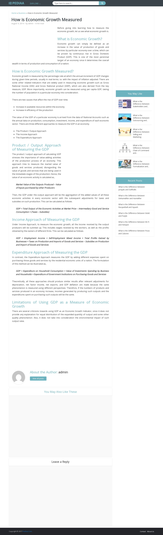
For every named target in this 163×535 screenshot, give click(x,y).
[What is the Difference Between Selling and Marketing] (125, 131)
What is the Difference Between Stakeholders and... (141, 104)
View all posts (38, 378)
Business (22, 13)
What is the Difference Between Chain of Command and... (141, 149)
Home (14, 13)
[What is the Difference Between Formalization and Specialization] (125, 164)
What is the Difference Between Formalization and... (141, 164)
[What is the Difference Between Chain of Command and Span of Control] (125, 147)
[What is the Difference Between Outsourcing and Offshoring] (125, 117)
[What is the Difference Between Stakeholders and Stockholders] (125, 103)
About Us (150, 531)
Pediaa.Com (27, 531)
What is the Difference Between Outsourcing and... (141, 118)
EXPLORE (34, 3)
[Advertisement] (34, 44)
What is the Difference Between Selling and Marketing (141, 133)
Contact (143, 531)
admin (30, 23)
